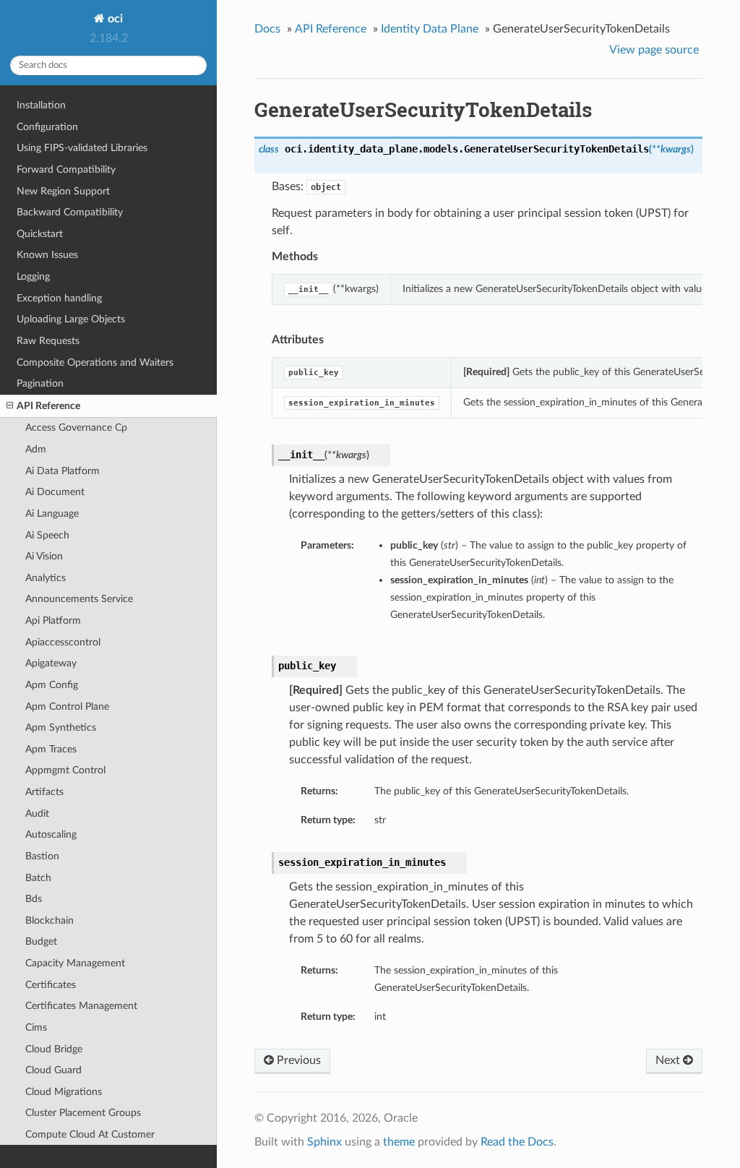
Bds (33, 898)
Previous (297, 1060)
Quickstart (40, 233)
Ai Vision (44, 556)
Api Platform (53, 620)
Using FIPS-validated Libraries (82, 147)
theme (399, 1142)
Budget (41, 941)
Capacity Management (75, 963)
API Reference (48, 405)
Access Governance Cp (76, 427)
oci (114, 19)
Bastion (42, 856)
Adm (35, 449)
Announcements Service (79, 598)
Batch (38, 877)
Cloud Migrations (63, 1091)
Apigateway (51, 663)
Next (669, 1060)
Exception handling (59, 298)
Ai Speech (47, 535)
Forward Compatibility (66, 169)
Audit (37, 813)
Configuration (47, 126)
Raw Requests (48, 340)
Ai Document (55, 491)
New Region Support (63, 191)
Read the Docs (517, 1142)
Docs (267, 29)
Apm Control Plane (67, 706)
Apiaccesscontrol (62, 642)
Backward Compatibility (70, 212)
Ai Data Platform (62, 470)
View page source (654, 50)
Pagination (40, 383)
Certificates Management (81, 1005)
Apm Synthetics (60, 727)
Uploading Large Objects (71, 319)
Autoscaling (51, 834)
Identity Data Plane (429, 29)
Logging (33, 276)
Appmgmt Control (65, 770)
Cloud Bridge (53, 1049)
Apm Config (51, 684)
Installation (41, 105)
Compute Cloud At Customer (90, 1134)
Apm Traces (51, 749)
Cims (36, 1027)
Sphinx (324, 1142)
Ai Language (52, 513)
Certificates (50, 984)
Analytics (45, 577)
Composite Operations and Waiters (95, 362)
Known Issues (47, 254)
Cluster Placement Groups (83, 1112)
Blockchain (49, 920)
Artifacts (44, 791)
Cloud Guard (53, 1070)
